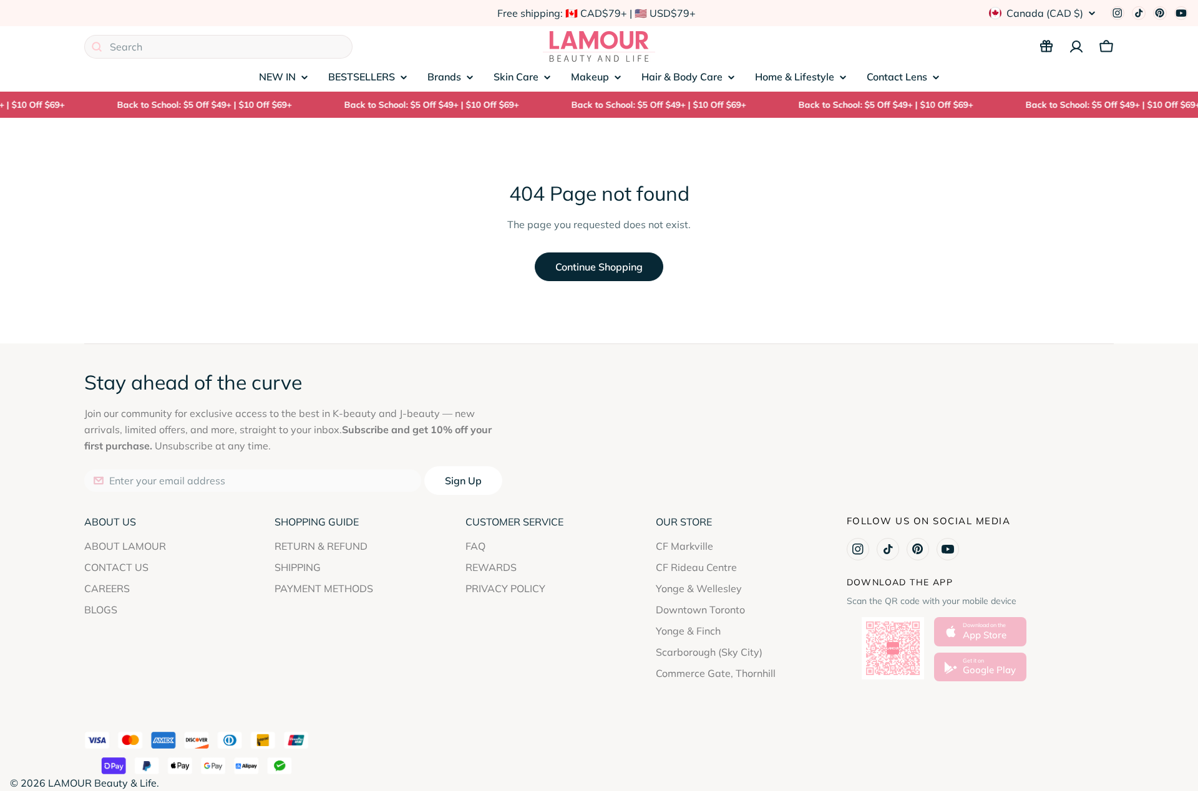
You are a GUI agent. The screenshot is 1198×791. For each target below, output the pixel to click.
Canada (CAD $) (1044, 13)
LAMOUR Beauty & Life (102, 783)
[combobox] (218, 47)
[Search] (96, 47)
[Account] (1076, 46)
